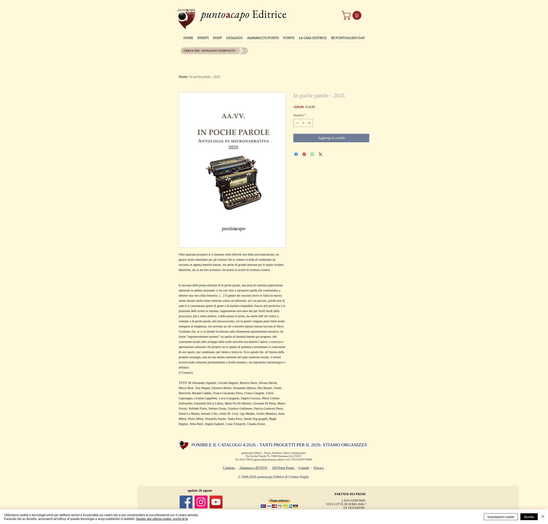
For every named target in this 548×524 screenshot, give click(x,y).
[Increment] (309, 123)
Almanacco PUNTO (253, 468)
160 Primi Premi (283, 468)
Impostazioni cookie (500, 517)
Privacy (319, 468)
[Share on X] (320, 154)
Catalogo (229, 468)
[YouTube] (216, 502)
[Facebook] (186, 502)
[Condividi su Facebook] (296, 154)
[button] (352, 15)
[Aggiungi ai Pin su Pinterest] (304, 154)
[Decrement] (296, 123)
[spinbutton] (303, 123)
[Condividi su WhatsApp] (312, 154)
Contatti (303, 468)
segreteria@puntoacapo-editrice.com (271, 459)
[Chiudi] (542, 517)
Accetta (529, 517)
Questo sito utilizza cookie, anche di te (162, 519)
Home (183, 77)
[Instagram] (201, 502)
